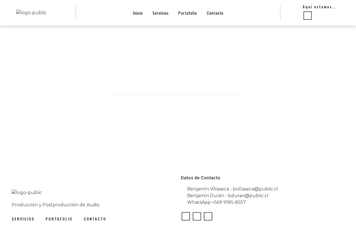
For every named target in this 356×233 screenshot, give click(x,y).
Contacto (215, 13)
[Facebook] (197, 216)
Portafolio (187, 13)
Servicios (160, 13)
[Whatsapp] (307, 15)
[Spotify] (319, 16)
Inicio (138, 13)
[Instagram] (186, 216)
